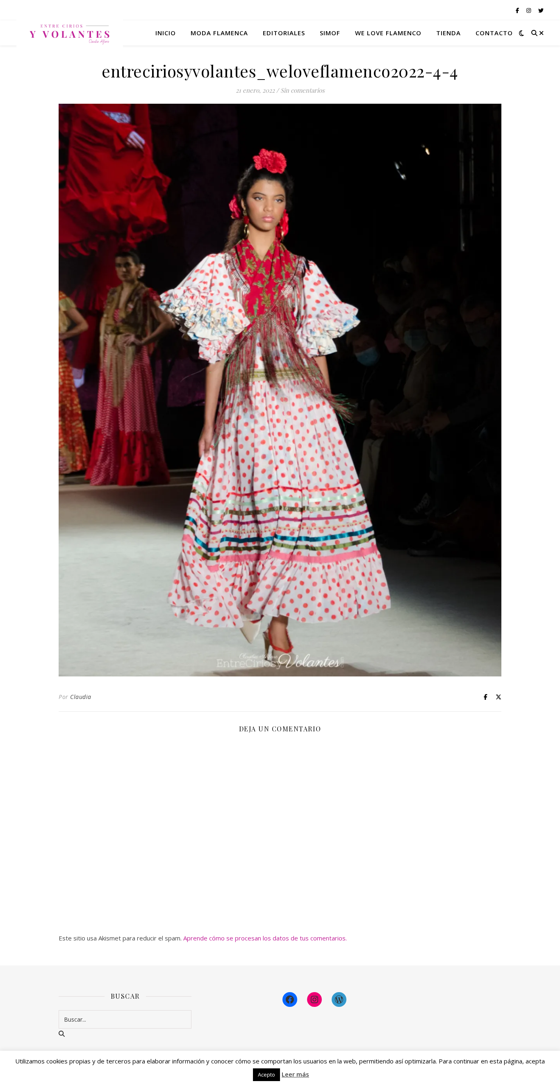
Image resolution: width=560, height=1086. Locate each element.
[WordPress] (339, 999)
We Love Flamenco (388, 33)
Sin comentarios (302, 90)
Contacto (494, 33)
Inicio (165, 33)
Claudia (80, 697)
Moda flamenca (219, 33)
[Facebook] (289, 999)
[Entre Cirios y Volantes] (69, 33)
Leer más (295, 1074)
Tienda (448, 33)
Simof (330, 33)
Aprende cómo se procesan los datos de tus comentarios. (265, 938)
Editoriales (284, 33)
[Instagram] (314, 999)
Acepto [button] (266, 1074)
